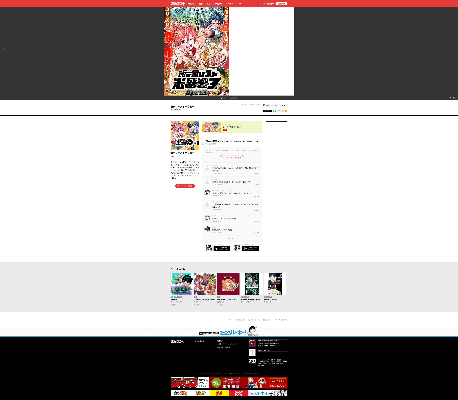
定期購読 (281, 4)
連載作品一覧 (240, 320)
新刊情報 (218, 4)
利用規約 (220, 341)
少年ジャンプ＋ (178, 3)
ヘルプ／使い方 (199, 341)
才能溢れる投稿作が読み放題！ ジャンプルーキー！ (229, 331)
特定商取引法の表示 (223, 347)
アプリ (209, 4)
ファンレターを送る (185, 186)
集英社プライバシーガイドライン (228, 344)
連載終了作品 (267, 320)
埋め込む (281, 111)
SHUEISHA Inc (199, 373)
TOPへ (230, 320)
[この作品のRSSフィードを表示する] (286, 111)
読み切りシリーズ (253, 320)
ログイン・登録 (266, 4)
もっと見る (230, 238)
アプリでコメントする (232, 158)
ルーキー (230, 4)
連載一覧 (191, 4)
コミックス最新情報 (281, 320)
